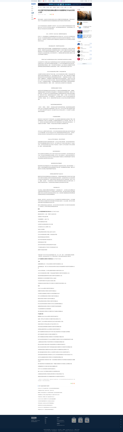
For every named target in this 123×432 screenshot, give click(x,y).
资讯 (32, 8)
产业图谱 (44, 7)
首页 (32, 6)
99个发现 (61, 7)
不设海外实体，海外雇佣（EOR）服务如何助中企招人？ (46, 396)
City (68, 7)
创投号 (32, 19)
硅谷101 (82, 47)
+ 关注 (90, 43)
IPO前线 (47, 7)
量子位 (81, 54)
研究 (32, 17)
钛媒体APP (82, 58)
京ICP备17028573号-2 (61, 430)
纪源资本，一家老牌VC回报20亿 (85, 44)
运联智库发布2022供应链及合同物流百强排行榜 (45, 405)
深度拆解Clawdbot (83, 48)
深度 (38, 7)
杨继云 (81, 43)
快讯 (32, 10)
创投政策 (58, 7)
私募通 (71, 7)
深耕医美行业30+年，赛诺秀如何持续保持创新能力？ (46, 409)
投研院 (65, 7)
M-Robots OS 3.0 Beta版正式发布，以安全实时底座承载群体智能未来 (48, 388)
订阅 (45, 423)
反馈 (45, 420)
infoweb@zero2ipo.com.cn (70, 429)
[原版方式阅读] (121, 419)
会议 (32, 15)
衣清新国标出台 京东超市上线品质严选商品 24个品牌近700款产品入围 (48, 394)
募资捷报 (54, 7)
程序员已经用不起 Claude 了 (85, 52)
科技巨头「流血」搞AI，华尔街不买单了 (86, 60)
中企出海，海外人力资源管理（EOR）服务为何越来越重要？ (47, 398)
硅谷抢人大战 (83, 55)
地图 (45, 421)
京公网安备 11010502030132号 (69, 430)
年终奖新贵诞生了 (85, 22)
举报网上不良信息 (76, 429)
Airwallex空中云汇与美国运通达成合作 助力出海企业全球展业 (47, 407)
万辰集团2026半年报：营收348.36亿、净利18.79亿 (46, 390)
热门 (41, 7)
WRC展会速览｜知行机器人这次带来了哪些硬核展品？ (46, 403)
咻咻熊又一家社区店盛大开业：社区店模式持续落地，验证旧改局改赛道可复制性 (50, 392)
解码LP (51, 7)
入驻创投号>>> (84, 63)
